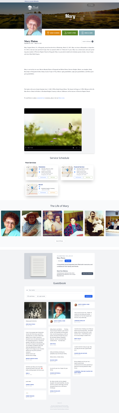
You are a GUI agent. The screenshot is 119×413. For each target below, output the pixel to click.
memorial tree (40, 98)
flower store (61, 98)
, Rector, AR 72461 (45, 189)
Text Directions (43, 177)
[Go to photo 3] (35, 317)
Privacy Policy (55, 407)
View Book (60, 260)
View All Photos (59, 241)
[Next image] (45, 310)
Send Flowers (52, 192)
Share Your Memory (87, 273)
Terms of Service (63, 407)
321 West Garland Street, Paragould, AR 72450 (47, 174)
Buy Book (68, 260)
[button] (32, 170)
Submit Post (88, 296)
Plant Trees (53, 177)
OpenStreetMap (61, 409)
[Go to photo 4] (36, 317)
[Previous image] (25, 310)
